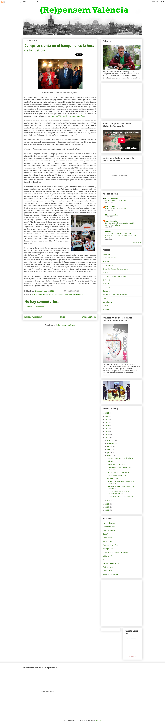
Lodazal (110, 461)
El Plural (106, 284)
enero (109, 500)
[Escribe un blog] (71, 291)
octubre (110, 446)
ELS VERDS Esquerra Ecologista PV (115, 552)
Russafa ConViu (112, 478)
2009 (107, 504)
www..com (131, 638)
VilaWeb (106, 309)
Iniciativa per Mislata (110, 574)
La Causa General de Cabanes (115, 209)
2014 (107, 425)
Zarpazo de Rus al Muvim (116, 464)
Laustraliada (107, 538)
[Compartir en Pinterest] (77, 291)
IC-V (104, 560)
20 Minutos (107, 254)
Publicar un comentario (35, 307)
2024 (107, 416)
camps (45, 294)
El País (105, 273)
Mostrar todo (137, 242)
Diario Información (110, 258)
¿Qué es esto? (131, 656)
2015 (107, 422)
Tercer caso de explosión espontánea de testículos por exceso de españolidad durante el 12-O (121, 235)
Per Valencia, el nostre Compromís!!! (120, 496)
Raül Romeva (108, 567)
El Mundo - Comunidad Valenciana (115, 269)
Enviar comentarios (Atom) (65, 325)
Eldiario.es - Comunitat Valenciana (115, 294)
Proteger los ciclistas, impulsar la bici (120, 458)
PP (74, 294)
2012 (107, 431)
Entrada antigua (88, 317)
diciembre (111, 440)
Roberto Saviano (109, 527)
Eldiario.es (106, 291)
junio (109, 452)
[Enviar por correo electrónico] (69, 291)
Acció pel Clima (108, 549)
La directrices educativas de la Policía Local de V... (120, 482)
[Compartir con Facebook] (75, 291)
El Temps (106, 287)
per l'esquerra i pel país (111, 563)
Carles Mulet (110, 207)
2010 (107, 437)
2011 (107, 434)
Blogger (98, 720)
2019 (107, 419)
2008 (107, 507)
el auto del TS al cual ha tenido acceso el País (67, 116)
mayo (109, 455)
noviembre (111, 443)
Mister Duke (107, 541)
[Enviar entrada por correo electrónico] (64, 291)
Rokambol (109, 231)
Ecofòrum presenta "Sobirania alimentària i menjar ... (118, 492)
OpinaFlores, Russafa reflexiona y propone (119, 468)
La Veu (105, 298)
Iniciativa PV (107, 556)
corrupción (53, 294)
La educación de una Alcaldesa (118, 472)
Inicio (62, 317)
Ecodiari (106, 261)
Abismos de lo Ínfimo (110, 545)
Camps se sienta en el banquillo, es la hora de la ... (120, 487)
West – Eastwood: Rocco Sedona (116, 200)
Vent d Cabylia (111, 221)
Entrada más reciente (34, 317)
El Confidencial (108, 265)
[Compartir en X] (73, 291)
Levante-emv (107, 302)
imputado (68, 294)
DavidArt (106, 534)
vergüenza (79, 294)
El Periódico (107, 280)
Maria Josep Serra (112, 215)
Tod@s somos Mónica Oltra (117, 475)
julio (109, 449)
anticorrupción (37, 294)
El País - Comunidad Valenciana (114, 276)
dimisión (61, 294)
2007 (107, 510)
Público (105, 306)
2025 (107, 413)
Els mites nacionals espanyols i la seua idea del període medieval (120, 224)
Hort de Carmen (109, 523)
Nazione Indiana (111, 198)
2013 (107, 428)
